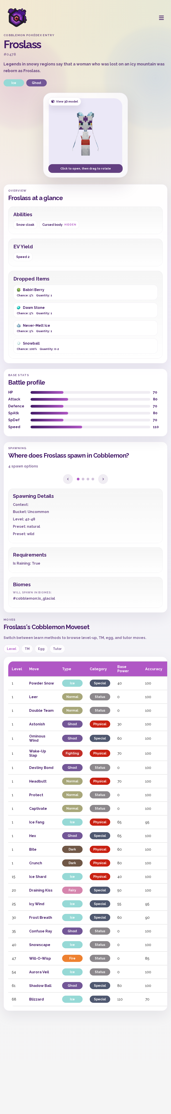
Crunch (35, 863)
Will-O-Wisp (40, 958)
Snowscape (39, 945)
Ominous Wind (37, 738)
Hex (32, 836)
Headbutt (38, 781)
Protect (36, 795)
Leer (33, 697)
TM (27, 649)
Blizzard (36, 999)
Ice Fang (36, 822)
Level (11, 649)
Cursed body (59, 224)
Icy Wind (36, 904)
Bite (33, 849)
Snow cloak (25, 224)
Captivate (38, 808)
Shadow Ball (40, 986)
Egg (41, 649)
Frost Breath (40, 917)
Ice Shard (37, 877)
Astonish (37, 724)
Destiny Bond (41, 768)
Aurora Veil (39, 972)
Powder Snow (41, 683)
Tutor (57, 649)
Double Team (41, 710)
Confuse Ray (40, 931)
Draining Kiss (41, 890)
